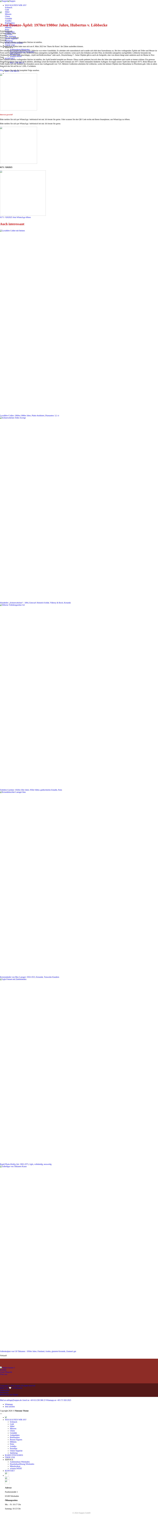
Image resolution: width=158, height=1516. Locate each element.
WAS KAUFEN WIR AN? (15, 5)
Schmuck (13, 1422)
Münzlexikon (15, 1466)
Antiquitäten (15, 1435)
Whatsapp (9, 1404)
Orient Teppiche (16, 1451)
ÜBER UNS (10, 45)
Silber (12, 1426)
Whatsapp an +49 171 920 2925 (58, 1400)
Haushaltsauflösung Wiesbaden (22, 1464)
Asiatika (13, 1446)
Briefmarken (15, 1437)
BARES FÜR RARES (14, 1455)
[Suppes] (7, 1)
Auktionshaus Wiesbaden (20, 1462)
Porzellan (13, 1448)
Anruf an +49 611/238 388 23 (34, 1400)
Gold (12, 1424)
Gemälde (13, 1433)
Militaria (13, 1442)
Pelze (12, 1444)
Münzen (13, 1428)
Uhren (12, 1431)
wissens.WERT (16, 56)
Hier (1, 70)
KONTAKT (10, 1471)
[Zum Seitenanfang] (1, 1413)
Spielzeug (14, 1453)
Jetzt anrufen (10, 1407)
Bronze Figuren (16, 1440)
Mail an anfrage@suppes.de (11, 1400)
